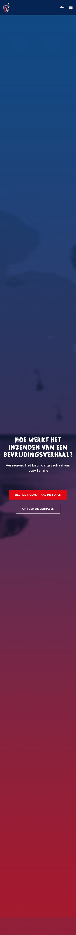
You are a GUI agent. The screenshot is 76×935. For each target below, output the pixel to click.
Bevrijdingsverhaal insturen (38, 494)
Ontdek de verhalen (38, 508)
